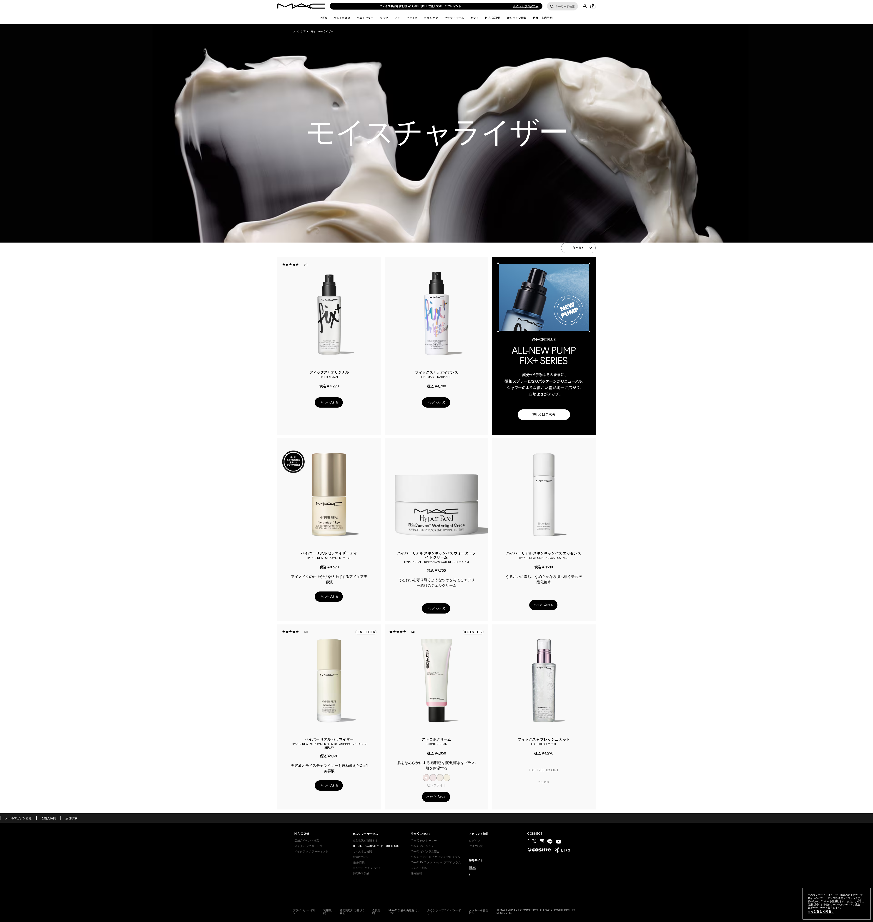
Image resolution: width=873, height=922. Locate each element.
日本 (472, 867)
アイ (397, 18)
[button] (544, 346)
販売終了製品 (361, 873)
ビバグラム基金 (425, 851)
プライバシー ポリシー (304, 911)
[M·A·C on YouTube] (558, 841)
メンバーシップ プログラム (436, 862)
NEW (324, 18)
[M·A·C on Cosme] (539, 849)
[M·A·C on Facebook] (528, 841)
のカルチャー (424, 846)
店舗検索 (71, 818)
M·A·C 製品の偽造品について (404, 911)
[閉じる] (859, 900)
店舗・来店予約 (542, 18)
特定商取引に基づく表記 (352, 911)
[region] (837, 904)
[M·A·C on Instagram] (542, 841)
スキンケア (431, 18)
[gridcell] (426, 777)
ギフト (474, 18)
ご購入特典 (48, 818)
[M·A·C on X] (534, 841)
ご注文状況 (476, 846)
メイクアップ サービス (308, 846)
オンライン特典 (517, 18)
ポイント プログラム (525, 6)
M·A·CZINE (493, 18)
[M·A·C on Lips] (562, 849)
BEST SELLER (366, 632)
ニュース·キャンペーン (367, 868)
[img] (329, 313)
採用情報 (416, 873)
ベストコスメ (342, 18)
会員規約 (376, 911)
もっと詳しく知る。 (821, 911)
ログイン (474, 840)
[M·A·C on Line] (549, 841)
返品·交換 (359, 862)
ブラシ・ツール (454, 18)
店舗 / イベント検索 (306, 840)
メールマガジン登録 (18, 818)
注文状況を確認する (365, 840)
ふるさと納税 (419, 868)
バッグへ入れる (328, 402)
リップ (384, 18)
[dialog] (329, 374)
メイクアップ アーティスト (311, 851)
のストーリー (424, 840)
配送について (361, 857)
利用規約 (327, 911)
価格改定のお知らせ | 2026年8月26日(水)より (420, 6)
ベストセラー (365, 18)
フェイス (412, 18)
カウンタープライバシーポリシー (444, 911)
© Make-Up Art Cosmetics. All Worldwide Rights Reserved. (536, 911)
